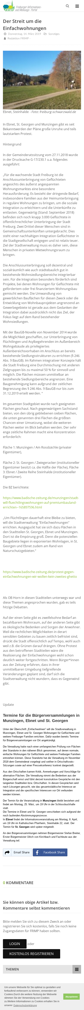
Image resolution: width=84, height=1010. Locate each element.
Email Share (21, 852)
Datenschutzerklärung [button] (25, 1005)
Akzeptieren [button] (71, 997)
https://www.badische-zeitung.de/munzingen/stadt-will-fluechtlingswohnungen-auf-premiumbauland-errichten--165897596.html (41, 502)
